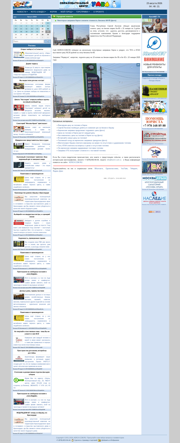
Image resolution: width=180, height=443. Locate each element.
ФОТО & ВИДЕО (38, 12)
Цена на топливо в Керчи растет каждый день (76, 133)
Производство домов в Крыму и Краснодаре (31, 193)
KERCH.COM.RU (75, 162)
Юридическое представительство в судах (31, 140)
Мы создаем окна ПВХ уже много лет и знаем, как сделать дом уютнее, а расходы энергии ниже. (37, 244)
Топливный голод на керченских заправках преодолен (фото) (82, 140)
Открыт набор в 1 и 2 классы (32, 49)
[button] (59, 90)
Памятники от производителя (31, 174)
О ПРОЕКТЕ (98, 12)
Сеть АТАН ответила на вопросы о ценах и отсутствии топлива (83, 146)
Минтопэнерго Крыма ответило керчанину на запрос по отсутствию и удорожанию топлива (94, 143)
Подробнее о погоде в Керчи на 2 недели (157, 78)
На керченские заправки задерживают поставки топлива (80, 148)
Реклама (31, 46)
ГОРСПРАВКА (82, 12)
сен (49, 17)
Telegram (133, 169)
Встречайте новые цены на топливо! (72, 138)
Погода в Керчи (154, 81)
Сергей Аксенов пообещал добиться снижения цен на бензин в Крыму (86, 128)
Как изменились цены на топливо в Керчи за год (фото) (80, 135)
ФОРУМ (53, 12)
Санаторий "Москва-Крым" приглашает (31, 123)
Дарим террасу (32, 64)
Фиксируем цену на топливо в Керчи (72, 125)
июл (15, 17)
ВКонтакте (99, 169)
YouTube (124, 169)
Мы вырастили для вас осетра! (32, 80)
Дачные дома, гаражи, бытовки (32, 291)
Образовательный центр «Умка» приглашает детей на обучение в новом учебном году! (37, 55)
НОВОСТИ (21, 12)
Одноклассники (112, 169)
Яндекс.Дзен (58, 171)
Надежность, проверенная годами (31, 238)
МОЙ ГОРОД (66, 12)
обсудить (111, 178)
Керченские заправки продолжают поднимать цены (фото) (81, 130)
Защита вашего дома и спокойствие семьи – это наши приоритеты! (37, 165)
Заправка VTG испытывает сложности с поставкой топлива (82, 151)
